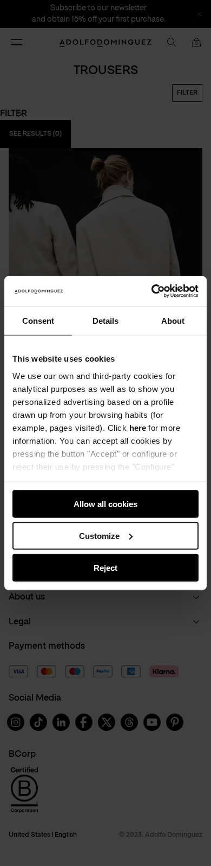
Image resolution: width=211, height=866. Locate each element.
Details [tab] (105, 320)
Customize (99, 535)
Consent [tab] (38, 320)
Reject (105, 567)
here (137, 427)
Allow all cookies (105, 504)
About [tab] (172, 320)
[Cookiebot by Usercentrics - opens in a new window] (152, 291)
